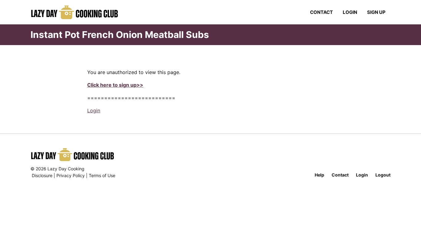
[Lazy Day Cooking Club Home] (81, 12)
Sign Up (376, 12)
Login (350, 12)
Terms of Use (102, 175)
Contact (321, 12)
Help (319, 174)
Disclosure (42, 175)
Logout (382, 174)
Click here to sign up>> (115, 85)
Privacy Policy (70, 175)
